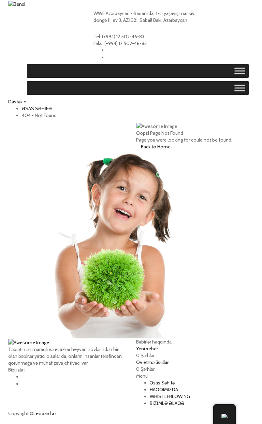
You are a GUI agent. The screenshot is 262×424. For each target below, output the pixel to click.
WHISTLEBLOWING (170, 396)
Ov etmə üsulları (153, 362)
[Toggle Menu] (239, 71)
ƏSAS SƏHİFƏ (37, 108)
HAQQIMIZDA (164, 389)
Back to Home (155, 147)
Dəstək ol (18, 102)
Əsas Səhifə (162, 383)
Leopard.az (45, 413)
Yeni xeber (147, 349)
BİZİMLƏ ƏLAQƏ (167, 403)
